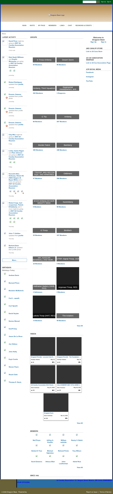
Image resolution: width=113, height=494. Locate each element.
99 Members (61, 207)
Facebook (90, 72)
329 (46, 418)
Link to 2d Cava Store (94, 51)
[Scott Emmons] (36, 457)
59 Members (61, 320)
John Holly (13, 352)
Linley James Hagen (16, 151)
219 (60, 390)
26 (33, 362)
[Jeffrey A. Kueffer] (50, 436)
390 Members (38, 150)
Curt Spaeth (13, 306)
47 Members (37, 178)
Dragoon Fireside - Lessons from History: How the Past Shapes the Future (43, 357)
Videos (33, 334)
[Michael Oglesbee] (50, 447)
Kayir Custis (13, 359)
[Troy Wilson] (77, 447)
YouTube (89, 81)
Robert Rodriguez (15, 82)
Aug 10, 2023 (51, 387)
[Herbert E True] (36, 447)
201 (33, 390)
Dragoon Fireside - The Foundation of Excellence (69, 357)
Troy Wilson (76, 451)
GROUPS (33, 37)
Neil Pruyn (36, 440)
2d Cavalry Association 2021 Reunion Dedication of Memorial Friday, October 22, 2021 (43, 385)
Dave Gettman (35, 387)
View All (80, 326)
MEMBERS (34, 431)
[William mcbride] (63, 436)
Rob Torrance (61, 387)
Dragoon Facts (48, 413)
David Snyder (14, 313)
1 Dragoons (61, 93)
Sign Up (103, 2)
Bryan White (13, 180)
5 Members (37, 207)
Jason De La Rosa (15, 336)
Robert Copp (13, 203)
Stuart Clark (13, 374)
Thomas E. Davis (15, 382)
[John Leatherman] (63, 457)
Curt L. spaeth (14, 298)
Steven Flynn (14, 367)
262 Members (38, 93)
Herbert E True (36, 451)
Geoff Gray (13, 329)
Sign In (109, 2)
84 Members (37, 65)
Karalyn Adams (35, 359)
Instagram (90, 77)
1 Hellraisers (37, 292)
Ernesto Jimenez (15, 94)
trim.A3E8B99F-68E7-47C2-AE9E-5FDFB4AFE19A (69, 385)
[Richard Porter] (63, 447)
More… (14, 260)
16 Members (37, 264)
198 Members (62, 150)
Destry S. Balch (77, 440)
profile (20, 84)
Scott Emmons (36, 461)
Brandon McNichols (16, 290)
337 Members (62, 235)
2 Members (61, 292)
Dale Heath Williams (16, 57)
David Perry (13, 41)
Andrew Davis (14, 275)
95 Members (61, 65)
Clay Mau (12, 135)
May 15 (53, 359)
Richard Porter (63, 451)
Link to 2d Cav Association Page (98, 63)
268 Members (62, 178)
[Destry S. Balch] (77, 436)
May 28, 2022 (77, 387)
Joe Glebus (13, 344)
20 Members (37, 235)
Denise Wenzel (14, 321)
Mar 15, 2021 (64, 415)
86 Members (37, 121)
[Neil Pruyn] (36, 436)
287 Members (62, 121)
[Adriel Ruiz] (77, 457)
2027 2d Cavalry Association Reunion (16, 45)
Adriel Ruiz (77, 461)
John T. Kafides (14, 233)
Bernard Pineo (14, 283)
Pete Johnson (17, 153)
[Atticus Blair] (50, 457)
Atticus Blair (50, 461)
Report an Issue (91, 492)
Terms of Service (105, 492)
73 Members (37, 320)
